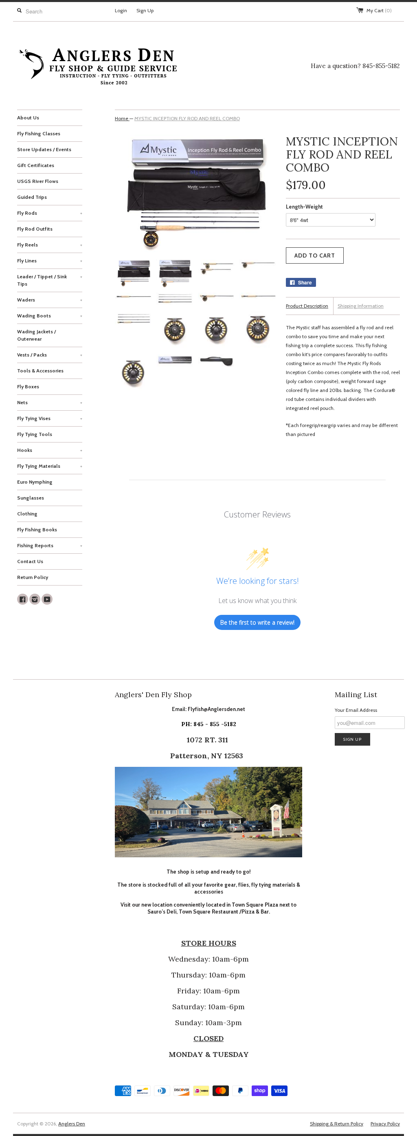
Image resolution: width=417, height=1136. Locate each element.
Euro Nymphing (35, 482)
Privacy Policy (385, 1124)
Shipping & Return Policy (336, 1124)
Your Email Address (356, 710)
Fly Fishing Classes (38, 133)
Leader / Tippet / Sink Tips (49, 280)
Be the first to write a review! (257, 622)
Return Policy (32, 577)
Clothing (27, 514)
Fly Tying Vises (49, 418)
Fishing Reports (49, 545)
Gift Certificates (35, 165)
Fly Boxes (28, 386)
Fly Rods (49, 213)
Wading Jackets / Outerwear (36, 335)
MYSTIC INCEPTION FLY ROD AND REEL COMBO (187, 118)
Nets (49, 402)
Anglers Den (71, 1124)
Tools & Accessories (40, 371)
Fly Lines (49, 261)
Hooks (49, 450)
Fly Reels (49, 245)
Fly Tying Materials (49, 466)
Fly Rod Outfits (35, 229)
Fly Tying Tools (34, 434)
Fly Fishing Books (37, 529)
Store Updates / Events (44, 149)
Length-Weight (304, 206)
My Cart (379, 10)
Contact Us (30, 561)
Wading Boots (49, 316)
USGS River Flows (37, 181)
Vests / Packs (49, 355)
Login (121, 10)
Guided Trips (32, 197)
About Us (28, 117)
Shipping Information (361, 306)
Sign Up (145, 10)
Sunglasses (30, 498)
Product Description (307, 306)
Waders (49, 300)
